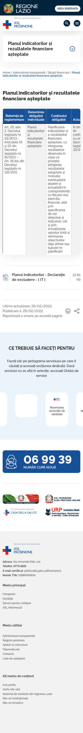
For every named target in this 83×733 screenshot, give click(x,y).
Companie (9, 594)
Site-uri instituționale (15, 698)
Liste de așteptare (14, 658)
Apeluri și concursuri (15, 644)
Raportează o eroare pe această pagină (32, 316)
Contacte (8, 653)
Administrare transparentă (29, 72)
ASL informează (12, 607)
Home (6, 72)
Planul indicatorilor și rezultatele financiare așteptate (30, 49)
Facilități (8, 598)
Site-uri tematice (13, 702)
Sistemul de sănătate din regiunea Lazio (27, 694)
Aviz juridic (9, 684)
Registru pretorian (14, 640)
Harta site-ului (11, 689)
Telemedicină (11, 649)
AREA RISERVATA (67, 8)
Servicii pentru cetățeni (17, 603)
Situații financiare (58, 72)
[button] (67, 311)
